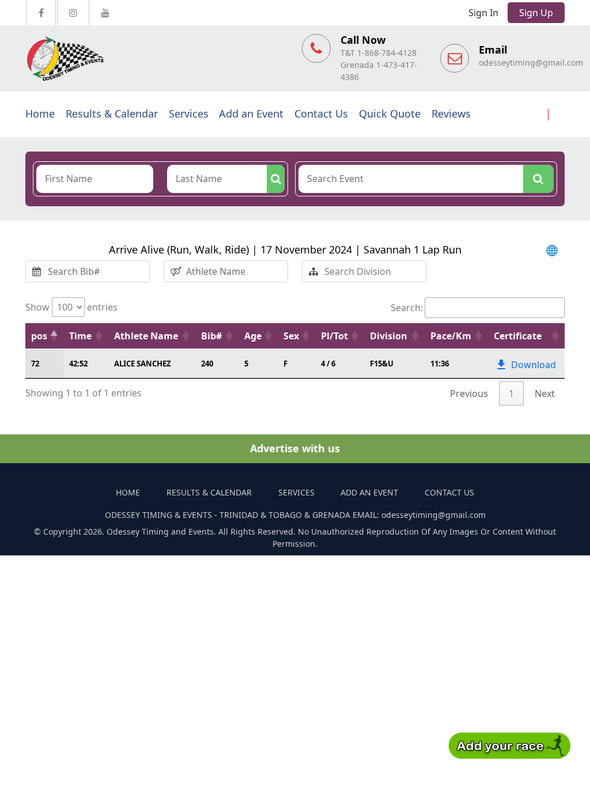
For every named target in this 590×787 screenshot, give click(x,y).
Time (80, 336)
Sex (291, 336)
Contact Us (321, 113)
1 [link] (511, 393)
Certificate (518, 336)
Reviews (451, 113)
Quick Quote (390, 113)
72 (35, 363)
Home (40, 113)
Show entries (71, 307)
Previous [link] (469, 393)
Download (533, 364)
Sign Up (536, 12)
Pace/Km (450, 336)
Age (253, 336)
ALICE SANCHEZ (142, 363)
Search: (407, 307)
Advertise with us (295, 448)
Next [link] (545, 393)
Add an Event (251, 113)
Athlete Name (146, 336)
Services (189, 113)
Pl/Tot (334, 336)
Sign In (483, 12)
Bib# (211, 336)
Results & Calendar (112, 113)
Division (388, 336)
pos (39, 336)
